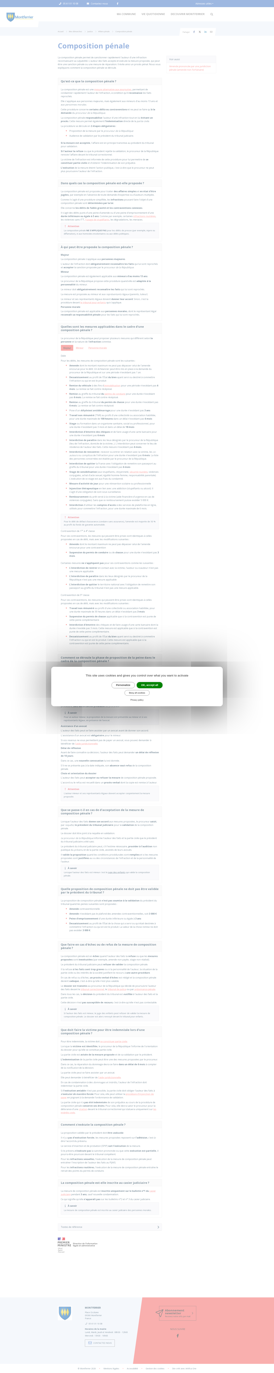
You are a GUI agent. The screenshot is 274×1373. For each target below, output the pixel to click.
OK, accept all (149, 685)
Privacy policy (137, 700)
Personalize (123, 685)
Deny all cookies (137, 693)
